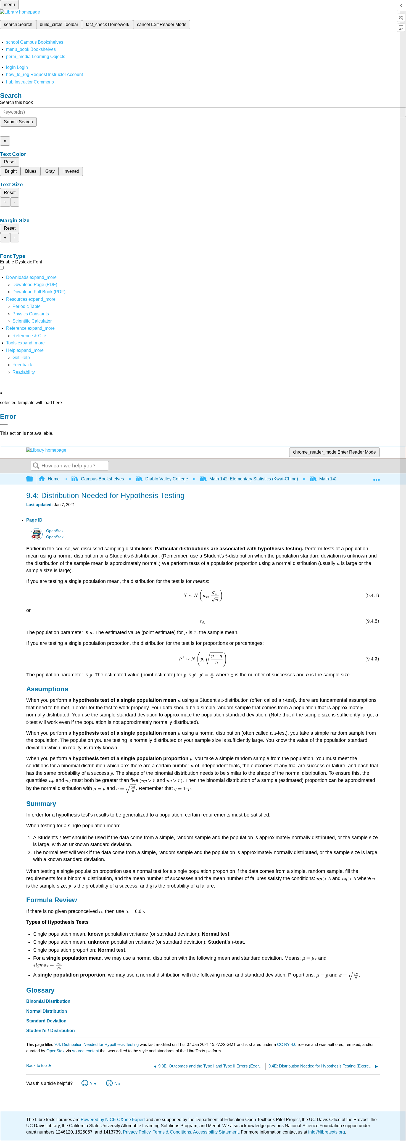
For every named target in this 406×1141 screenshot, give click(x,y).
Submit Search (18, 121)
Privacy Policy (137, 1132)
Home (54, 479)
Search (36, 466)
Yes (93, 1083)
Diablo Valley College (166, 479)
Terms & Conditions (172, 1132)
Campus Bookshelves (102, 479)
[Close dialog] (4, 424)
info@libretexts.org (326, 1132)
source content (85, 1050)
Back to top (36, 1065)
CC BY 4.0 (286, 1044)
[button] (22, 364)
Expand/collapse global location (376, 477)
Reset (9, 161)
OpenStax (55, 531)
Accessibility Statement (216, 1132)
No (117, 1083)
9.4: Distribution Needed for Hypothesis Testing (96, 1044)
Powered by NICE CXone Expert (113, 1119)
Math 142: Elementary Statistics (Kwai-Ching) (253, 479)
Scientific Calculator (32, 321)
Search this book (16, 102)
